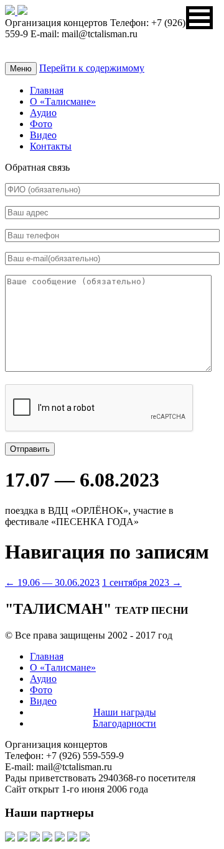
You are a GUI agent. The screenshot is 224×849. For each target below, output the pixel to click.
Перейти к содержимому (91, 68)
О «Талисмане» (63, 101)
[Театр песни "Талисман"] (11, 11)
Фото (41, 124)
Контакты (51, 146)
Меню (21, 68)
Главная (46, 90)
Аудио (43, 112)
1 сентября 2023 (142, 582)
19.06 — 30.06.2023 (52, 582)
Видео (43, 135)
